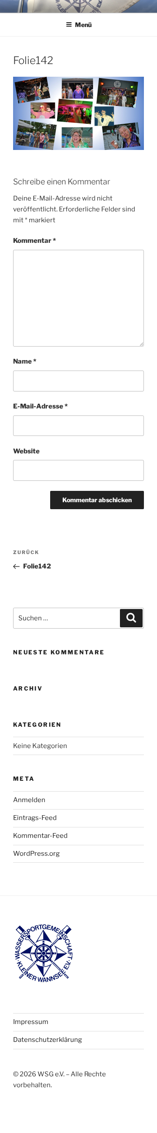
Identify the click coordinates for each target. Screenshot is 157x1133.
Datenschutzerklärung (47, 1040)
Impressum (30, 1022)
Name (24, 361)
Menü (83, 24)
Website (26, 451)
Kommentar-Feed (40, 836)
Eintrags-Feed (35, 818)
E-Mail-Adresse (40, 406)
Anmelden (29, 800)
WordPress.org (36, 853)
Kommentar (34, 241)
